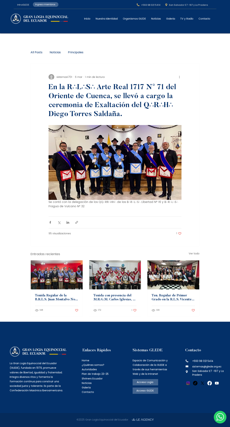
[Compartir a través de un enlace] (76, 222)
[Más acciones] (179, 77)
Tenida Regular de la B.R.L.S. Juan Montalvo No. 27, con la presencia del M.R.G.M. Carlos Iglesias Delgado (55, 298)
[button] (106, 19)
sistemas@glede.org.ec (207, 366)
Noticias (55, 52)
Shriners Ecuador (92, 378)
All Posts (36, 52)
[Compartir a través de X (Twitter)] (59, 222)
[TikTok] (195, 383)
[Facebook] (209, 383)
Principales (75, 52)
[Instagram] (188, 383)
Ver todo (194, 254)
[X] (202, 383)
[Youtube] (217, 383)
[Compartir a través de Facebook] (50, 222)
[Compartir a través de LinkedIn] (68, 222)
